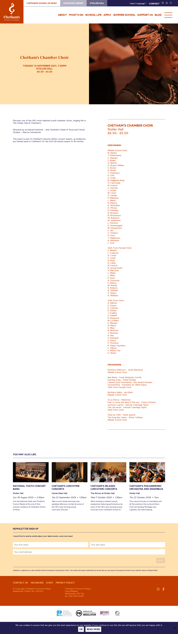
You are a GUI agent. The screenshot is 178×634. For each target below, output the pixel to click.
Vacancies (37, 582)
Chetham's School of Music (11, 11)
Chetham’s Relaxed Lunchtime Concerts (104, 487)
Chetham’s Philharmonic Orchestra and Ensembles (146, 487)
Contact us (20, 582)
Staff (49, 582)
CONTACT (154, 3)
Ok (81, 629)
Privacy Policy (152, 570)
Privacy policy (65, 582)
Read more (93, 629)
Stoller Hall (97, 3)
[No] (174, 628)
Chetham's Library (73, 3)
